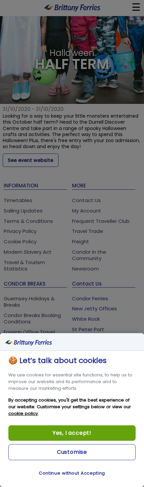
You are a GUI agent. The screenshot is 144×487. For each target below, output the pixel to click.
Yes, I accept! (72, 433)
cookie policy (23, 413)
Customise (72, 452)
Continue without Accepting (72, 473)
